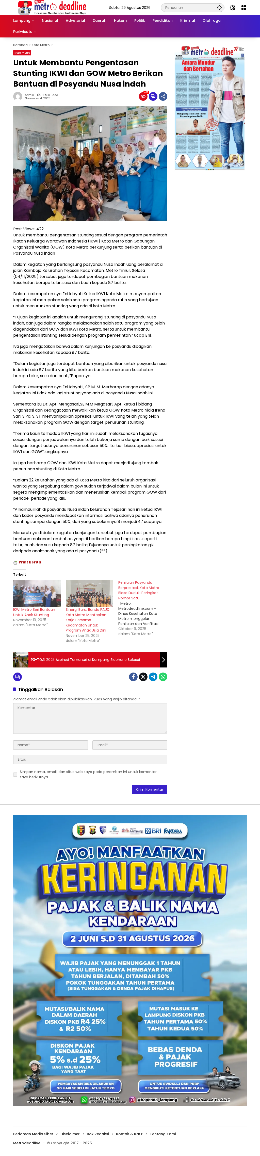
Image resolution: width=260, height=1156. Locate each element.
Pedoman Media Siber (33, 1134)
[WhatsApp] (163, 677)
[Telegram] (153, 677)
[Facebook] (133, 677)
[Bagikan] (163, 96)
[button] (219, 7)
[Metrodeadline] (51, 7)
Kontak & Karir (129, 1134)
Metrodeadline (26, 1143)
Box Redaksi (98, 1134)
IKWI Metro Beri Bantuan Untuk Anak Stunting (34, 612)
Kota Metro (22, 53)
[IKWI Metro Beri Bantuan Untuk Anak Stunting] (37, 593)
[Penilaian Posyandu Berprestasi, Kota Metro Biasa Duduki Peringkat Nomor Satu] (144, 608)
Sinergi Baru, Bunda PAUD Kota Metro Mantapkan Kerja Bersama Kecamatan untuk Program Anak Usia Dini (87, 620)
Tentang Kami (163, 1134)
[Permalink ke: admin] (19, 96)
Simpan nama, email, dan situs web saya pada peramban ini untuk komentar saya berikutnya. (88, 774)
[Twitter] (143, 677)
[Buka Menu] (244, 8)
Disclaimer (70, 1134)
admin (29, 95)
